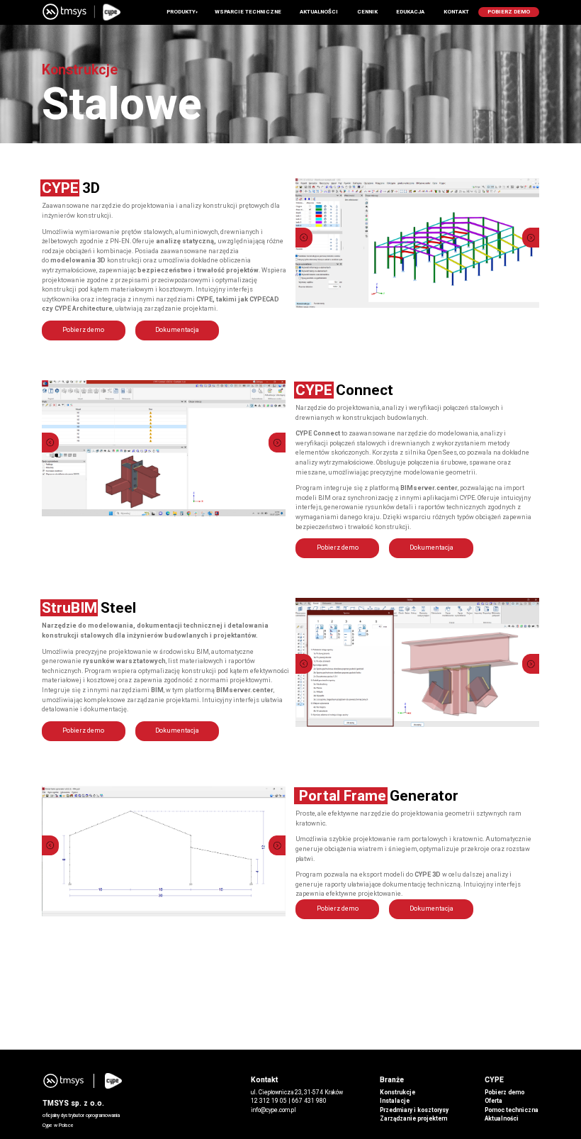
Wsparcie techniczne (248, 12)
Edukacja (410, 12)
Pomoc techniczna (511, 1109)
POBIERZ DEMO (508, 12)
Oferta (493, 1100)
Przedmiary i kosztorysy (414, 1109)
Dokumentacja (177, 329)
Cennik (367, 12)
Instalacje (395, 1100)
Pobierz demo (83, 329)
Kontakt (456, 12)
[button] (305, 238)
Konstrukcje (397, 1092)
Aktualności (502, 1118)
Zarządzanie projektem (413, 1118)
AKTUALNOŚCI (319, 12)
